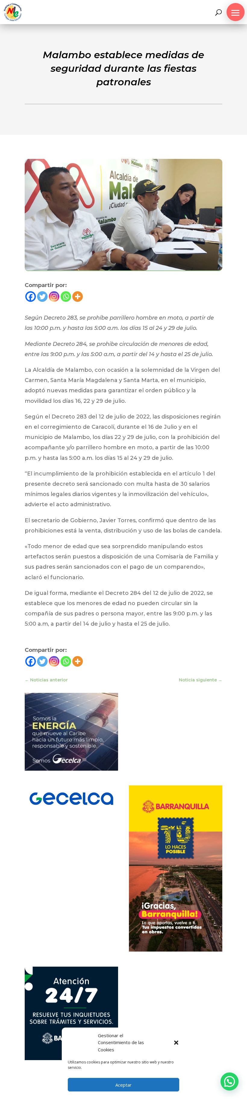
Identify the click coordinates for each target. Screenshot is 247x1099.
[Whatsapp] (66, 296)
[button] (176, 1043)
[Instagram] (54, 296)
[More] (77, 296)
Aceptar (123, 1085)
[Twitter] (42, 296)
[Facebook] (30, 296)
